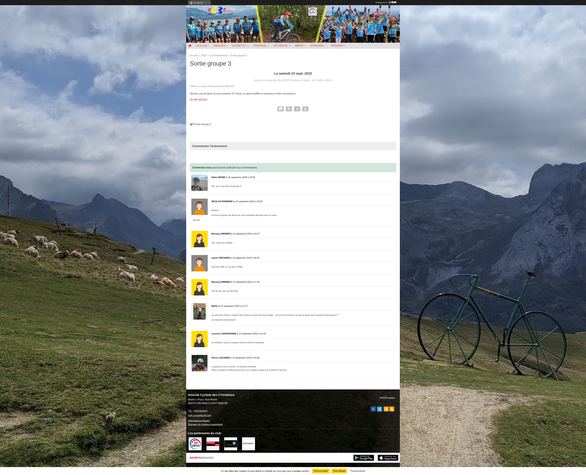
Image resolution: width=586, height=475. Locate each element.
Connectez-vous (202, 167)
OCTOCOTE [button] (281, 45)
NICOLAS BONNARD (222, 201)
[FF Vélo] (195, 443)
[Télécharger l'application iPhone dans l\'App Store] (388, 458)
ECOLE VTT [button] (240, 45)
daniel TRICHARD (221, 258)
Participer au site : (382, 2)
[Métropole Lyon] (212, 443)
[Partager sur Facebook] (297, 108)
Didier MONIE (218, 177)
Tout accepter (321, 471)
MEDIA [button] (299, 45)
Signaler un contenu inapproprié (205, 424)
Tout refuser (339, 471)
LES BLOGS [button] (317, 45)
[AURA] (230, 443)
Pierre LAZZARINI (221, 357)
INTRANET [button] (337, 45)
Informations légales (199, 420)
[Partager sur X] (305, 108)
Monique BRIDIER (221, 233)
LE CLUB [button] (201, 45)
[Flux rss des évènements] (391, 409)
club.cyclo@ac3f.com (199, 415)
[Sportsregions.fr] (248, 443)
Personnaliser (357, 471)
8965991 (203, 99)
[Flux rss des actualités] (386, 409)
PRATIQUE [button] (260, 45)
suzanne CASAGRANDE (224, 333)
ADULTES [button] (220, 45)
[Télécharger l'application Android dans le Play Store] (363, 458)
